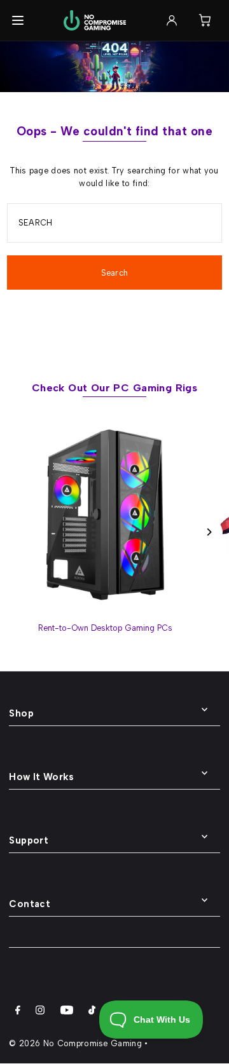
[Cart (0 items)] (205, 20)
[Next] (208, 532)
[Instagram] (40, 1012)
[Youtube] (66, 1012)
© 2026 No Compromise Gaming (75, 1043)
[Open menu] (18, 20)
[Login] (172, 20)
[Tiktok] (91, 1012)
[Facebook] (17, 1012)
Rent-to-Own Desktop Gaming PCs (105, 628)
